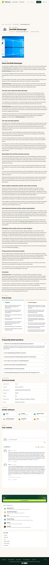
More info (25, 563)
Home (3, 24)
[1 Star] (9, 31)
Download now (25, 500)
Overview (5, 535)
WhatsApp (6, 67)
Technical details (7, 541)
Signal (10, 67)
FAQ (4, 539)
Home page (4, 559)
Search (39, 2)
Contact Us (34, 559)
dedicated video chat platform (26, 221)
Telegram (16, 67)
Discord (40, 115)
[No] (47, 562)
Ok (22, 563)
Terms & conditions (26, 559)
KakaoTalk (9, 526)
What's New (21, 2)
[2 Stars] (11, 31)
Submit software (11, 559)
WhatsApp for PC (10, 508)
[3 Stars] (12, 31)
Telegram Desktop (10, 519)
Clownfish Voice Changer (12, 511)
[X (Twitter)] (46, 2)
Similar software (6, 543)
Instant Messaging (15, 24)
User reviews (6, 545)
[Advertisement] (24, 13)
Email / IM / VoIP (8, 24)
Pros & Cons (6, 537)
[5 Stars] (15, 31)
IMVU (8, 515)
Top (45, 559)
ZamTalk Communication (20, 402)
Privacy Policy (18, 559)
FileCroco (8, 2)
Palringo (8, 522)
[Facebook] (44, 2)
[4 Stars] (13, 31)
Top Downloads (15, 2)
